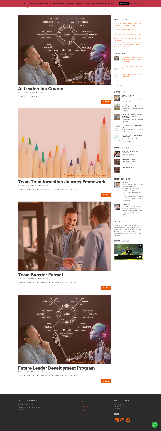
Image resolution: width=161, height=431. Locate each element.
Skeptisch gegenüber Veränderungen (128, 96)
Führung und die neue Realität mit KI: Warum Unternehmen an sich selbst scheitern (132, 59)
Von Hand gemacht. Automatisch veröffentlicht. (128, 34)
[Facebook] (128, 420)
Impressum (85, 406)
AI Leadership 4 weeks (128, 159)
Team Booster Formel (40, 275)
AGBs (83, 410)
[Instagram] (122, 420)
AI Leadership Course (40, 88)
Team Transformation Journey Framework (62, 181)
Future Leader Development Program (56, 368)
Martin (33, 92)
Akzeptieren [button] (123, 3)
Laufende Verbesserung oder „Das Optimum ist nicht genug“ (132, 105)
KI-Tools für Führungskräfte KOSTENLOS (130, 151)
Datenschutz (85, 402)
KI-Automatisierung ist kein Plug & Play (125, 29)
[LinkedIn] (116, 420)
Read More (106, 102)
